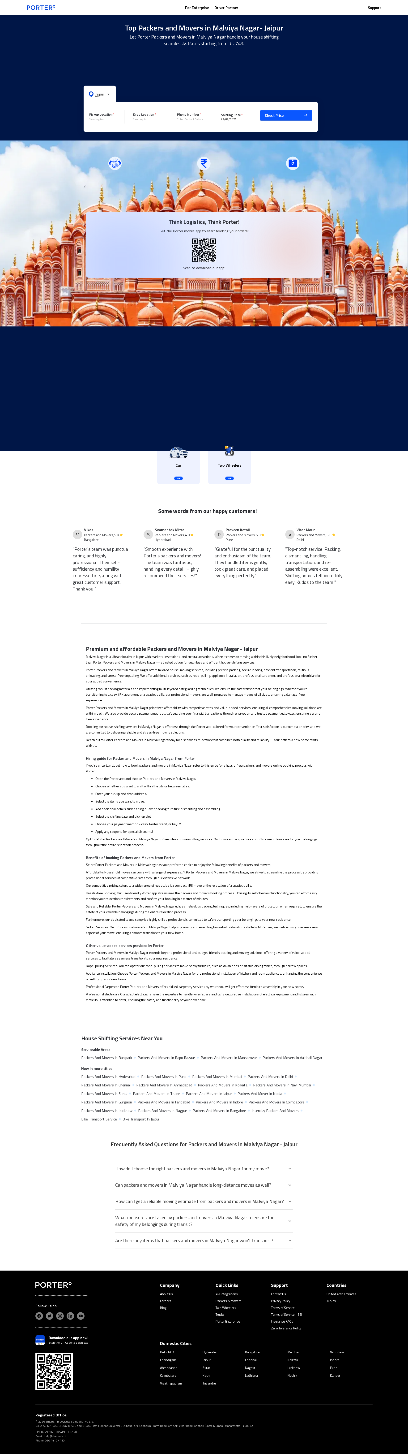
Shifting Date (231, 114)
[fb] (39, 1316)
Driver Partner (226, 7)
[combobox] (103, 119)
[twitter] (49, 1316)
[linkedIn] (70, 1316)
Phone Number (188, 114)
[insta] (60, 1316)
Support (374, 7)
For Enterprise (197, 7)
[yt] (81, 1316)
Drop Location (143, 114)
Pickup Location (101, 114)
